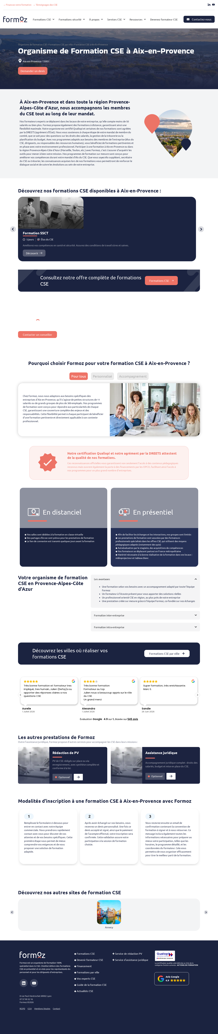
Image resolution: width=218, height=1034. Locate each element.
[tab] (78, 376)
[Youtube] (34, 983)
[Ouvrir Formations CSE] (53, 19)
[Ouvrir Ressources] (145, 19)
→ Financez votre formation (17, 4)
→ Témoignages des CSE (45, 4)
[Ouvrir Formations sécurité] (84, 19)
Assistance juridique (161, 752)
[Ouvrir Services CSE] (124, 19)
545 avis (133, 719)
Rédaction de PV (66, 752)
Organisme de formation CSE (32, 44)
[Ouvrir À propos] (102, 19)
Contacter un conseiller (37, 334)
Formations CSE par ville (61, 44)
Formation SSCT (35, 233)
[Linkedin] (24, 983)
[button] (13, 229)
